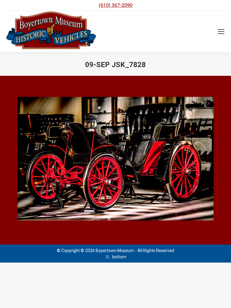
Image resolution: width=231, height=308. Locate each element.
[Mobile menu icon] (221, 31)
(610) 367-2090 (115, 5)
